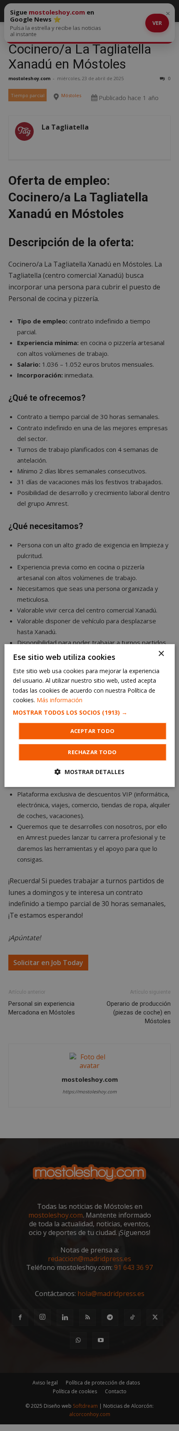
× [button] (161, 654)
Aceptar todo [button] (92, 731)
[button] (90, 712)
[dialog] (90, 715)
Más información (59, 700)
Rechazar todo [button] (92, 752)
